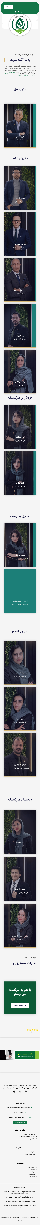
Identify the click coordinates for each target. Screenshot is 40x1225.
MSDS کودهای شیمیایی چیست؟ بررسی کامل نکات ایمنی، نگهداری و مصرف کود (19, 1192)
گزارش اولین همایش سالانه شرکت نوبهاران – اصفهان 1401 (20, 1206)
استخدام (32, 1139)
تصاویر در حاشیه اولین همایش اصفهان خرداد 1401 (20, 1201)
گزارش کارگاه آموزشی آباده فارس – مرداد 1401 (19, 1197)
